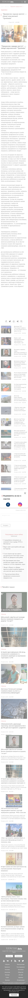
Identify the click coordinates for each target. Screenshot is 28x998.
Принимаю (14, 995)
